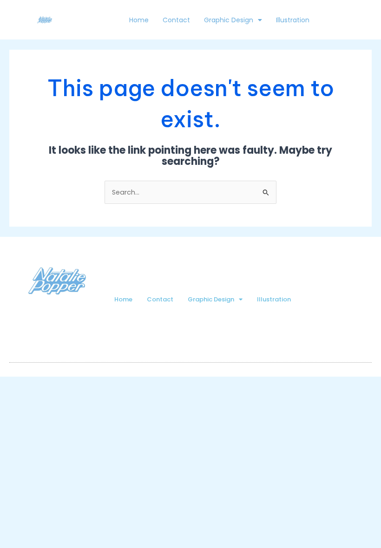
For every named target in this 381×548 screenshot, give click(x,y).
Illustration (292, 20)
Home (139, 20)
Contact (176, 20)
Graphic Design (228, 20)
